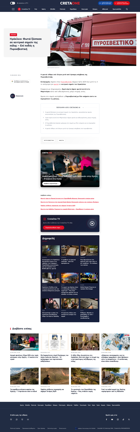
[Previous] (44, 168)
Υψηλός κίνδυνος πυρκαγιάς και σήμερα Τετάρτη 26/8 (58, 205)
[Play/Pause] (70, 168)
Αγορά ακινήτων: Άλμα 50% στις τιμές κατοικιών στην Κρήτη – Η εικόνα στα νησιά (24, 357)
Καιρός (103, 405)
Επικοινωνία (62, 428)
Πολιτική (62, 9)
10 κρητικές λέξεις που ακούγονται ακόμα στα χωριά (68, 314)
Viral (89, 405)
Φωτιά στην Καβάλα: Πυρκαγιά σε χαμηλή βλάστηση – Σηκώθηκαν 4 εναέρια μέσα (67, 209)
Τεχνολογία (83, 405)
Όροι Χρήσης (41, 428)
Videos (109, 405)
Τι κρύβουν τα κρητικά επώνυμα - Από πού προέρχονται (68, 261)
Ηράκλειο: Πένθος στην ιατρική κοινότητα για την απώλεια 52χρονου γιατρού (51, 288)
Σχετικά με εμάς (52, 428)
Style (93, 405)
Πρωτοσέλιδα (117, 9)
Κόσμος (95, 9)
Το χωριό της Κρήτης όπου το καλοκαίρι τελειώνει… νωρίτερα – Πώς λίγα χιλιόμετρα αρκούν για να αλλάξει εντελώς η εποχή (69, 290)
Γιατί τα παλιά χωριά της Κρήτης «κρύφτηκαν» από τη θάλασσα (113, 390)
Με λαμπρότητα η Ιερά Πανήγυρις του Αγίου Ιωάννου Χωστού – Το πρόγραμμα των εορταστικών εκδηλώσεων (54, 358)
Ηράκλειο (13, 34)
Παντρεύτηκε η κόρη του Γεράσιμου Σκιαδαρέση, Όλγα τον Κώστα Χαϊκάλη (50, 314)
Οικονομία (84, 9)
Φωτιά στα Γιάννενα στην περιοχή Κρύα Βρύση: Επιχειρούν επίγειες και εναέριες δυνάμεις (70, 202)
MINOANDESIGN (125, 428)
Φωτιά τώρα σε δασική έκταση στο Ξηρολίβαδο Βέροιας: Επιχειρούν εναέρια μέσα (67, 198)
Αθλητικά (105, 9)
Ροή (36, 9)
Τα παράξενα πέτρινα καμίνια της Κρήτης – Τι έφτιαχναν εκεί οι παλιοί (23, 390)
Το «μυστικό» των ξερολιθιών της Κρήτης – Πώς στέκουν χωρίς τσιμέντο (83, 391)
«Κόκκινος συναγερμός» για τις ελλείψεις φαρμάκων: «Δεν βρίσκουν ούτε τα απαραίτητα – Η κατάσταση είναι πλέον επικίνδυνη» (114, 358)
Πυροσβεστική (66, 82)
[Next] (96, 168)
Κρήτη (44, 9)
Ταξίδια (76, 405)
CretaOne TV (26, 9)
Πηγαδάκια (73, 9)
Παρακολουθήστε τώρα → (53, 227)
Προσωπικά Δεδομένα (28, 428)
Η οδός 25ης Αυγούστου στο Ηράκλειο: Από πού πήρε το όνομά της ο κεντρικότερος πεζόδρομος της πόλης (85, 358)
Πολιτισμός (62, 405)
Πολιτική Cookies (15, 428)
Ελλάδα (52, 9)
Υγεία (98, 405)
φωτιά (56, 84)
